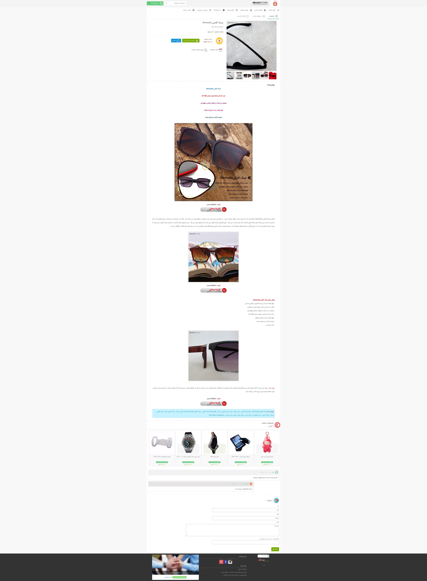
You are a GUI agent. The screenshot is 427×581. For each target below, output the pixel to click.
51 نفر (174, 40)
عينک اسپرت (265, 415)
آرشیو (270, 426)
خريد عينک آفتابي (227, 411)
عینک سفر (248, 415)
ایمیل (278, 514)
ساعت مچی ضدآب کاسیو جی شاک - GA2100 (188, 456)
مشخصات (271, 16)
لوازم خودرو (230, 10)
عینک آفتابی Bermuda (260, 411)
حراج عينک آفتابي (246, 411)
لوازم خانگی (272, 10)
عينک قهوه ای (257, 415)
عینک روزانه (240, 415)
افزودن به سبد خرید (188, 40)
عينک (219, 411)
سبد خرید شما (155, 3)
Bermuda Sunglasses (216, 415)
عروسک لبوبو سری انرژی (267, 456)
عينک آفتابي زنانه (170, 411)
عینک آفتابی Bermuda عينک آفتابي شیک (188, 411)
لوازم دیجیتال (244, 10)
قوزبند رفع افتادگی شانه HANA (162, 456)
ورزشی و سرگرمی (202, 10)
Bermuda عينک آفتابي (209, 411)
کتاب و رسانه (187, 10)
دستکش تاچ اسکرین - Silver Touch (241, 456)
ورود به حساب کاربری (179, 577)
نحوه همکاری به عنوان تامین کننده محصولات (235, 575)
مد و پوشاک (217, 10)
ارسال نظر (275, 549)
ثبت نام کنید (167, 577)
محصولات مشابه (257, 16)
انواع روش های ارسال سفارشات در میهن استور (234, 572)
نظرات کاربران (241, 16)
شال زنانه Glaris (214, 456)
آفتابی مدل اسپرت (231, 415)
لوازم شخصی (258, 10)
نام (278, 506)
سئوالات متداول (242, 569)
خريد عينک (236, 411)
